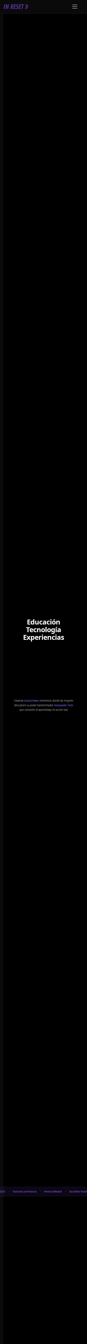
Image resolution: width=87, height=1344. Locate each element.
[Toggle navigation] (74, 7)
